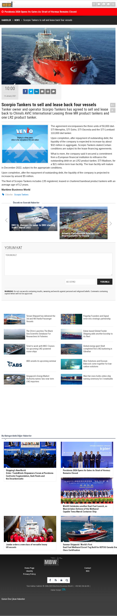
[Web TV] (99, 4)
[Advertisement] (58, 411)
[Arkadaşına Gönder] (42, 91)
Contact (87, 568)
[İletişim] (108, 4)
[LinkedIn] (36, 91)
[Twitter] (30, 91)
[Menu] (94, 4)
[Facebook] (25, 91)
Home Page (29, 568)
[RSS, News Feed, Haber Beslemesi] (55, 580)
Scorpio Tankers (21, 194)
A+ (112, 105)
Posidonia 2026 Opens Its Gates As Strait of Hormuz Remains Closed (41, 11)
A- (113, 110)
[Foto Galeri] (103, 4)
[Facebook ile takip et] (50, 580)
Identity (29, 571)
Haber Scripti (56, 590)
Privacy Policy (29, 574)
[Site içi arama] (113, 4)
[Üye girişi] (61, 580)
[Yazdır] (47, 91)
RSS (87, 571)
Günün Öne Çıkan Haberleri (13, 599)
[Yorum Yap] (53, 91)
